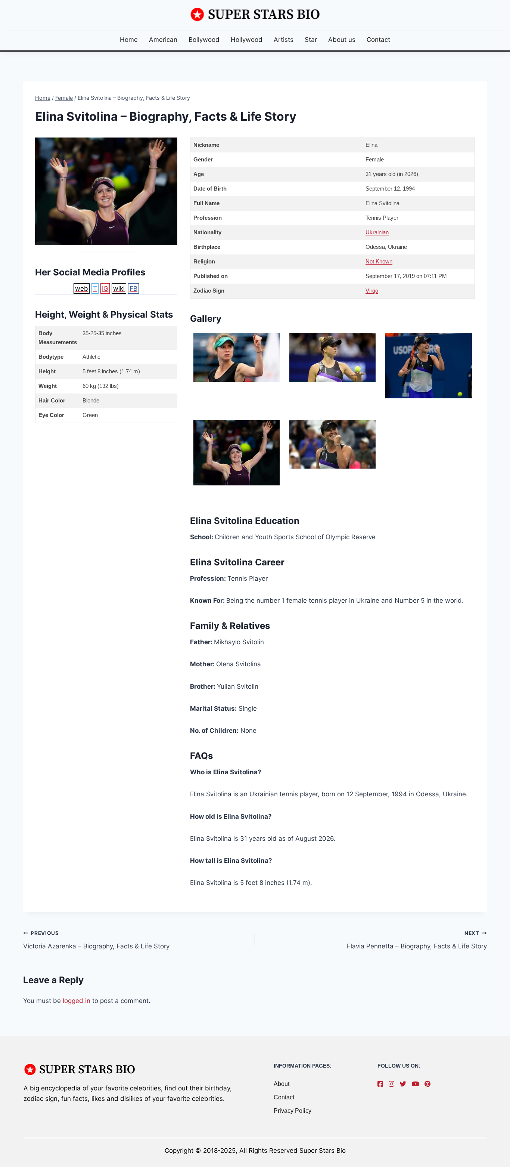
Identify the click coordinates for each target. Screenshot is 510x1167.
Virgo (372, 290)
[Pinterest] (429, 1084)
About (281, 1084)
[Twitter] (405, 1084)
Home (129, 39)
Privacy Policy (292, 1111)
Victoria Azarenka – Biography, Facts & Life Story (96, 940)
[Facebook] (382, 1084)
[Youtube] (417, 1084)
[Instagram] (393, 1084)
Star (311, 39)
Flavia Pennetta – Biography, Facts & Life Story (417, 940)
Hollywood (246, 39)
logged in (76, 1000)
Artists (283, 39)
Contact (378, 39)
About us (341, 39)
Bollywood (204, 39)
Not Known (379, 261)
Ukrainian (377, 232)
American (163, 39)
